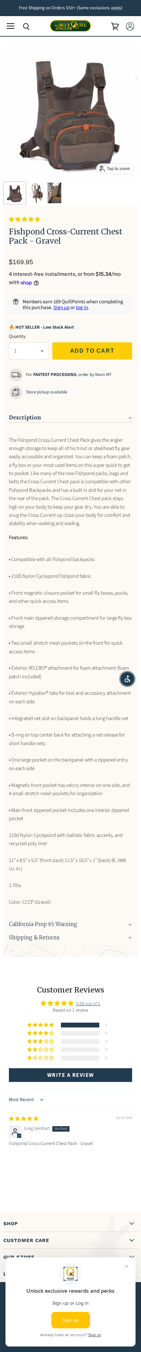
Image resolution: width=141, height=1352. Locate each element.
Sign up (61, 307)
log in (82, 307)
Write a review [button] (70, 1075)
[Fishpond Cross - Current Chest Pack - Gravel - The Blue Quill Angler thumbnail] (15, 193)
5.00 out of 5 (88, 1003)
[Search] (21, 27)
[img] (23, 1119)
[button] (24, 219)
